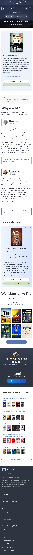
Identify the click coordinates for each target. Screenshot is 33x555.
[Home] (7, 8)
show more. (6, 72)
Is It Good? (9, 16)
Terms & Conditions (8, 547)
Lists (25, 16)
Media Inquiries (7, 519)
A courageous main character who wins (14, 447)
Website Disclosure (8, 550)
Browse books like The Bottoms (16, 342)
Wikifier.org (15, 477)
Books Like (18, 16)
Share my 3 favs (17, 381)
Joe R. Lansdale (17, 24)
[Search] (22, 8)
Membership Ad (27, 227)
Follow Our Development (9, 501)
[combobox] (22, 8)
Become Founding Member (10, 526)
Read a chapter (17, 81)
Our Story (5, 512)
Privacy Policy (6, 544)
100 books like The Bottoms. (18, 305)
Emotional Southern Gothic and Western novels (14, 412)
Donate (4, 529)
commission (25, 97)
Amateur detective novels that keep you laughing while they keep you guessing (14, 435)
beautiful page (13, 365)
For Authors (5, 516)
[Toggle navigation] (30, 8)
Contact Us (5, 522)
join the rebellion (24, 99)
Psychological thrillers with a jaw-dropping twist (15, 399)
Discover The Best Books (9, 498)
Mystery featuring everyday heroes (13, 424)
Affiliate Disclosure (8, 540)
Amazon (16, 85)
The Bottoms (16, 12)
